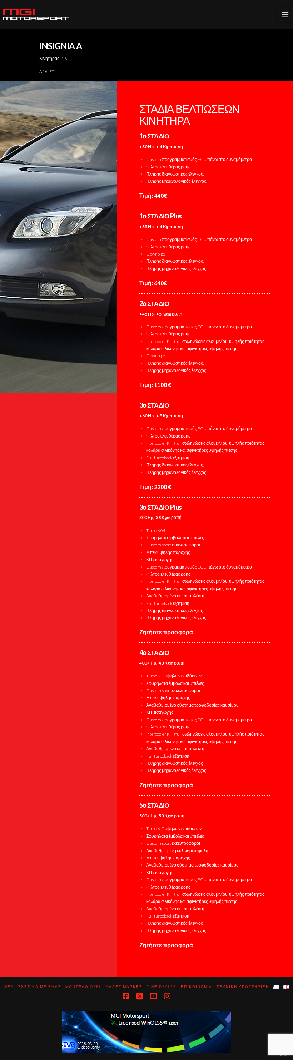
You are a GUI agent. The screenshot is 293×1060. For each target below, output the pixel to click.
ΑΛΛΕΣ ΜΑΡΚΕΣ (124, 986)
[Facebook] (126, 996)
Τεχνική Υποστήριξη (243, 986)
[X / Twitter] (139, 996)
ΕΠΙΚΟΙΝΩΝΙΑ (196, 986)
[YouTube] (153, 996)
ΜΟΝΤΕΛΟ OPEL (83, 986)
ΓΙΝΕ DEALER (161, 986)
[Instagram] (167, 996)
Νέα (9, 986)
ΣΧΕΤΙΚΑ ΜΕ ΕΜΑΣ (39, 986)
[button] (285, 14)
